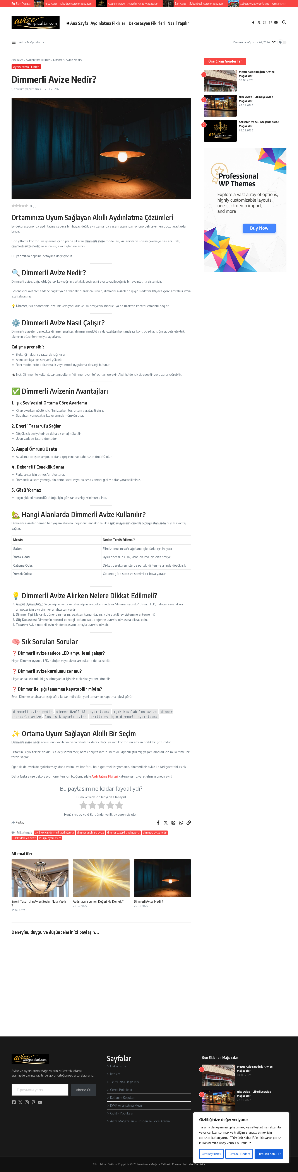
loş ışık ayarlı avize (50, 838)
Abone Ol (83, 1090)
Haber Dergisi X (196, 1164)
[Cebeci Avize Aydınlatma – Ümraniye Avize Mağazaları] (223, 3)
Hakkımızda (118, 1066)
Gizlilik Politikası (121, 1113)
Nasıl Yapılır (178, 23)
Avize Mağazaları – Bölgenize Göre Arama (140, 1121)
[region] (241, 1137)
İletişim (115, 1074)
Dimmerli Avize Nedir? (148, 901)
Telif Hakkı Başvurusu (125, 1082)
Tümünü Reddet (239, 1154)
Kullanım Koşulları (122, 1097)
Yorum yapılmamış (28, 89)
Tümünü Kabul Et (269, 1154)
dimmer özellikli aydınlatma (123, 832)
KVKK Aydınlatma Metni (126, 1105)
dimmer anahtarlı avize (90, 832)
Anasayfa (17, 59)
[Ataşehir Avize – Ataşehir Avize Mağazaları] (91, 3)
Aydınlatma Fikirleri (109, 23)
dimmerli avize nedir (155, 832)
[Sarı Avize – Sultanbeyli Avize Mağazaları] (158, 3)
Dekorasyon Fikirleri (147, 23)
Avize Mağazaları (30, 42)
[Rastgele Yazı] (274, 42)
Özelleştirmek (211, 1154)
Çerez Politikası (121, 1090)
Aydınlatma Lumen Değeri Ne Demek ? (98, 901)
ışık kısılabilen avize (24, 838)
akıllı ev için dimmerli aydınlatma (54, 832)
